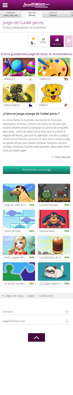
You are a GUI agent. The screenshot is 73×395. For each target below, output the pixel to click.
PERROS (43, 105)
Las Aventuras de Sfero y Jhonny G (54, 257)
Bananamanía (46, 231)
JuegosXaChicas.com (36, 5)
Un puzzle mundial (14, 283)
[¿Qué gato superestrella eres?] (54, 271)
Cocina (53, 14)
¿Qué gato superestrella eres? (54, 283)
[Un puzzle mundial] (19, 271)
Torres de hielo (12, 231)
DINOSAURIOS (12, 105)
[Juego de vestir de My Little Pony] (19, 192)
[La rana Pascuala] (54, 192)
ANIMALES (9, 79)
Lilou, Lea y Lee (62, 157)
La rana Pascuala (48, 205)
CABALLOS (45, 79)
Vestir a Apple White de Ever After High (19, 257)
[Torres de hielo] (19, 218)
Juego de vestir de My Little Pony (19, 205)
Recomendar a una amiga (36, 169)
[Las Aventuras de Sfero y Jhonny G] (54, 245)
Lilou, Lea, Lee (11, 14)
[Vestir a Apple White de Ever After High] (19, 245)
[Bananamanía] (54, 218)
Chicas (32, 14)
